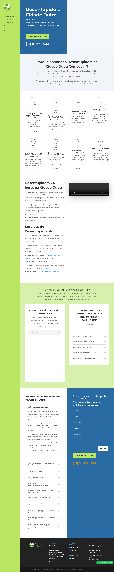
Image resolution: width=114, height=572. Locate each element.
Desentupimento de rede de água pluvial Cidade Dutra (33, 155)
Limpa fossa (56, 271)
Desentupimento (9, 16)
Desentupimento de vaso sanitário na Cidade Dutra (55, 118)
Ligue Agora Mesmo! (37, 36)
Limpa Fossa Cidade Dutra (100, 149)
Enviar (103, 449)
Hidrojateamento (43, 271)
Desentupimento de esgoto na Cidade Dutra (33, 116)
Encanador (73, 550)
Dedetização (7, 19)
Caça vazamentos (75, 553)
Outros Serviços (8, 22)
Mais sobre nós (53, 562)
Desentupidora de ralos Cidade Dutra (78, 112)
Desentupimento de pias (100, 110)
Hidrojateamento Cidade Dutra (78, 152)
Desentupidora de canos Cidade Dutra (56, 154)
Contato (6, 25)
